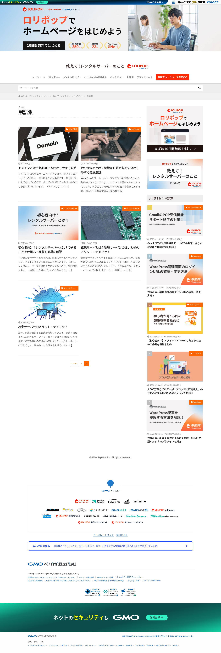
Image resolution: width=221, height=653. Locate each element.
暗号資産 (150, 645)
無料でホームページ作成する (172, 77)
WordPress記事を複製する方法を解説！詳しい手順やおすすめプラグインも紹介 (174, 440)
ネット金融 (139, 645)
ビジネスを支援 (76, 645)
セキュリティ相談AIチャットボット (130, 577)
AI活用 (130, 77)
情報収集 (129, 645)
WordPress (54, 77)
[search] (199, 88)
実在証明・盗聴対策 (35, 581)
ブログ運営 (73, 129)
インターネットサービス (37, 645)
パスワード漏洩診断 (86, 577)
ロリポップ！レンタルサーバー (34, 96)
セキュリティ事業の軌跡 (151, 580)
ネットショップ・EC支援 (58, 645)
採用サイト (122, 535)
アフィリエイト (145, 77)
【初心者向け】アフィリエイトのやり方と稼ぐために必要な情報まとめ (174, 342)
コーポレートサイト (103, 535)
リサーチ (119, 645)
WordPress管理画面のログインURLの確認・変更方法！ (174, 294)
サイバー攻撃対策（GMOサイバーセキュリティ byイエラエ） (68, 581)
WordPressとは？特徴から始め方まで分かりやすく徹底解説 (110, 170)
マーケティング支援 (105, 645)
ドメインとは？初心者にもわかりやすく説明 (47, 168)
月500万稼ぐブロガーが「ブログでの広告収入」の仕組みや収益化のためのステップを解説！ (175, 391)
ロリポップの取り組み (95, 77)
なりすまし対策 (133, 581)
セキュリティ (90, 645)
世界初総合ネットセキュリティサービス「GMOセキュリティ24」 (52, 577)
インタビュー (117, 77)
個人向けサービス (162, 645)
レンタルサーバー (72, 77)
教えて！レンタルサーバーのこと (67, 96)
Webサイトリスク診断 (105, 577)
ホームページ (38, 77)
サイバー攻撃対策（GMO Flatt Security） (109, 581)
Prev (75, 363)
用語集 (90, 96)
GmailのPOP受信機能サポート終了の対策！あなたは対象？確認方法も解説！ (174, 245)
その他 (175, 645)
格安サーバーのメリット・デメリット (43, 327)
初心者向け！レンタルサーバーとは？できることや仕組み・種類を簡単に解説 (47, 249)
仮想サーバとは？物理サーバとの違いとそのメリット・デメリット (110, 249)
